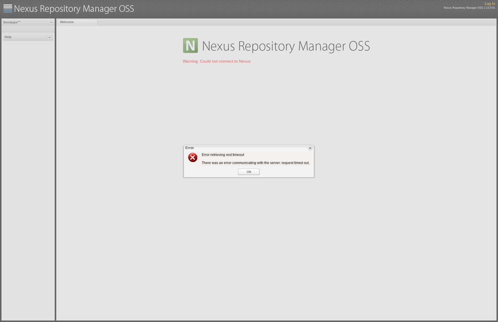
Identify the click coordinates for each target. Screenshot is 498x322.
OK (249, 172)
